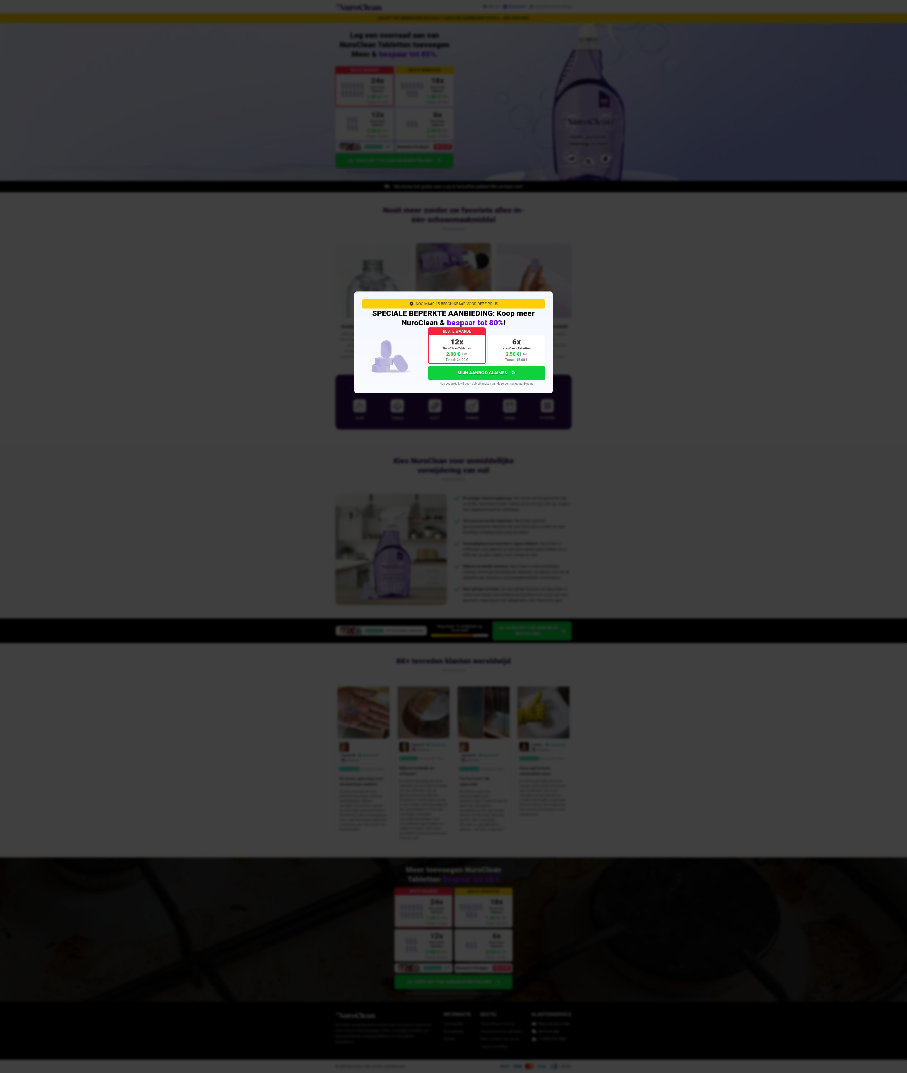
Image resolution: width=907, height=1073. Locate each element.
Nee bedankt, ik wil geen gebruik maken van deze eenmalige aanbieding (487, 383)
